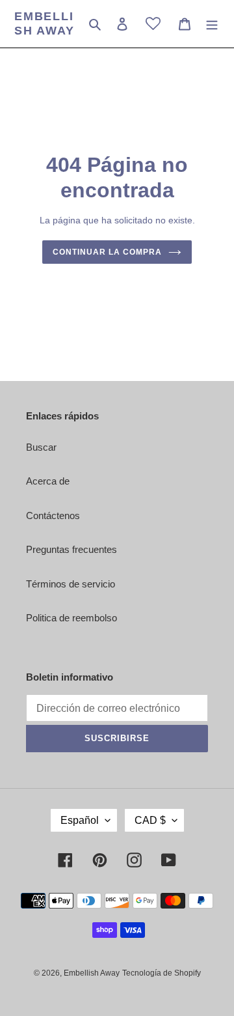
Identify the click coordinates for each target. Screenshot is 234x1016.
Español (79, 820)
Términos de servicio (70, 583)
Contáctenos (53, 515)
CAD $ (150, 820)
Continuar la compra (107, 252)
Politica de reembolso (71, 617)
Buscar (41, 447)
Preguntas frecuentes (71, 549)
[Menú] (212, 24)
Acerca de (48, 481)
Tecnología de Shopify (161, 973)
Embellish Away (44, 23)
